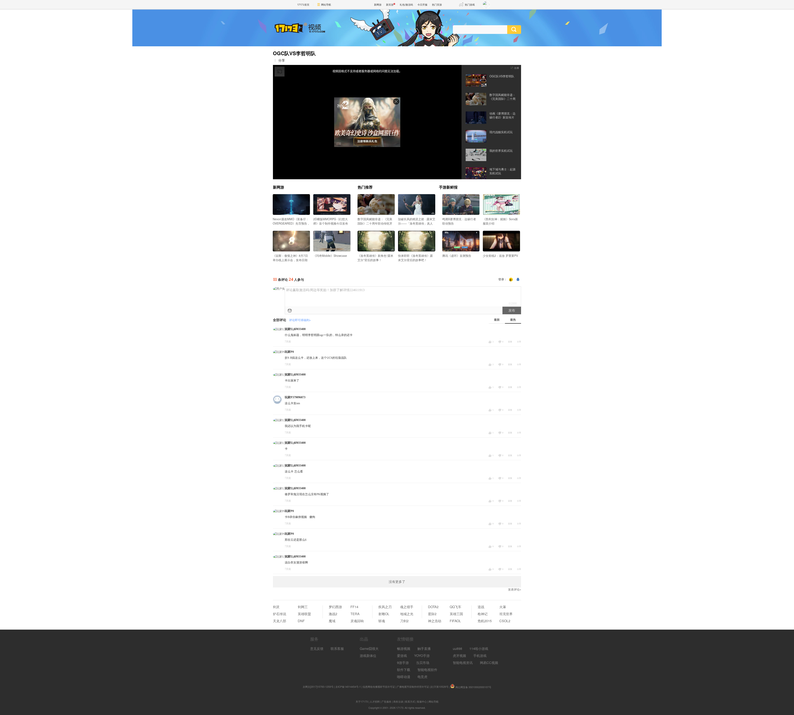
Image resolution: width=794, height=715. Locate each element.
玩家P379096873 (295, 397)
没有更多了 (397, 581)
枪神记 (483, 613)
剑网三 (303, 606)
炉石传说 (279, 613)
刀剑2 (404, 620)
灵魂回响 (357, 620)
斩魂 (381, 620)
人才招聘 (375, 701)
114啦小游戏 (478, 648)
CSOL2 (504, 620)
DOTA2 (433, 606)
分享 (281, 60)
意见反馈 (316, 648)
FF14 (354, 606)
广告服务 (386, 701)
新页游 (389, 4)
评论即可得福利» (300, 320)
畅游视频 (403, 648)
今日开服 (422, 4)
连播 (516, 67)
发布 (511, 310)
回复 (510, 342)
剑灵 (276, 606)
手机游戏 (480, 655)
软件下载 (403, 669)
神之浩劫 (434, 620)
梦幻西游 (335, 606)
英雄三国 (456, 613)
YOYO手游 (422, 655)
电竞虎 (422, 676)
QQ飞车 (455, 606)
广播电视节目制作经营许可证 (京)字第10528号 (422, 686)
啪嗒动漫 (403, 676)
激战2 (333, 613)
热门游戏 (470, 4)
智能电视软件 (427, 669)
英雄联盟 (304, 613)
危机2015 (485, 620)
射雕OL (383, 613)
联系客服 (337, 648)
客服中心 (422, 701)
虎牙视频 (459, 655)
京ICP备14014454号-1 (348, 686)
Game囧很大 (369, 648)
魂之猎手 (406, 606)
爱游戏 (402, 655)
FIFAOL (455, 620)
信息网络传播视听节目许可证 (379, 686)
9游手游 (403, 662)
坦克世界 (506, 613)
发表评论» (514, 589)
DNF (301, 620)
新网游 (377, 4)
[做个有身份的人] (511, 279)
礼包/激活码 (406, 4)
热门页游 (437, 4)
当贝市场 (422, 662)
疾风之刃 (385, 606)
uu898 (457, 648)
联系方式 (410, 701)
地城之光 (406, 613)
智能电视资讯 (463, 662)
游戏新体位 (368, 655)
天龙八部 (279, 620)
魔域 (332, 620)
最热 (513, 319)
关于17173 (362, 701)
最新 (497, 319)
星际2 (432, 613)
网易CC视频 (489, 662)
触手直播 (424, 648)
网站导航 (326, 4)
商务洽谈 (398, 701)
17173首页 (303, 4)
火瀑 (502, 606)
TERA (355, 613)
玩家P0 (289, 351)
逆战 (481, 606)
